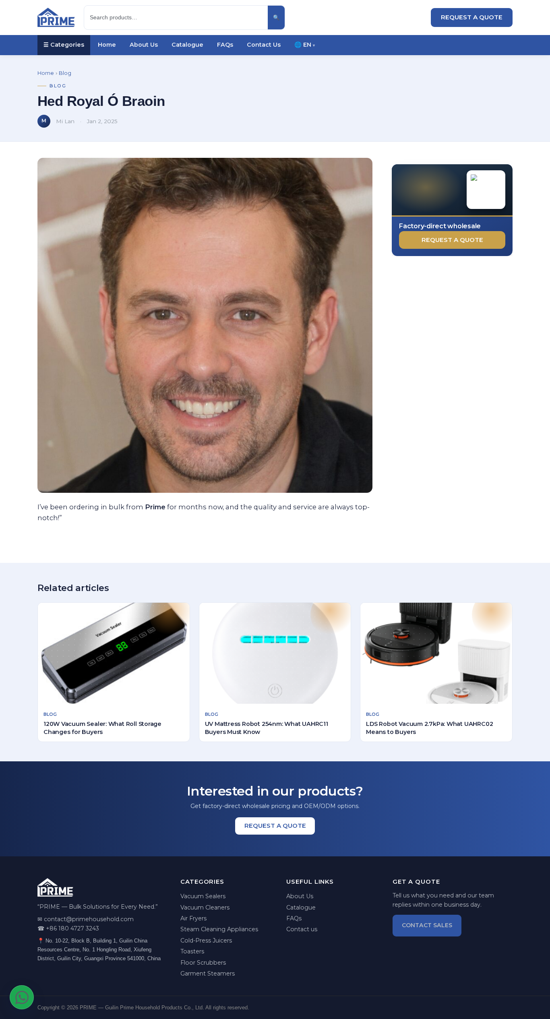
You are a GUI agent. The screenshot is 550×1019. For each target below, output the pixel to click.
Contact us (301, 929)
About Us (144, 44)
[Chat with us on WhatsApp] (22, 997)
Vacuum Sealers (202, 896)
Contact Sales (427, 925)
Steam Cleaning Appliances (219, 929)
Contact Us (264, 44)
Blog (65, 73)
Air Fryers (193, 918)
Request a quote (452, 240)
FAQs (225, 44)
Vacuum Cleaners (205, 907)
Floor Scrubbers (203, 962)
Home (107, 44)
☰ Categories (63, 44)
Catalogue (187, 44)
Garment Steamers (207, 973)
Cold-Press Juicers (206, 940)
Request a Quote (471, 17)
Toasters (192, 951)
